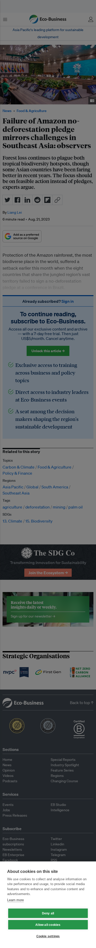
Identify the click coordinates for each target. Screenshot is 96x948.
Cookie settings (48, 936)
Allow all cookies (47, 925)
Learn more (15, 900)
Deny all (48, 913)
